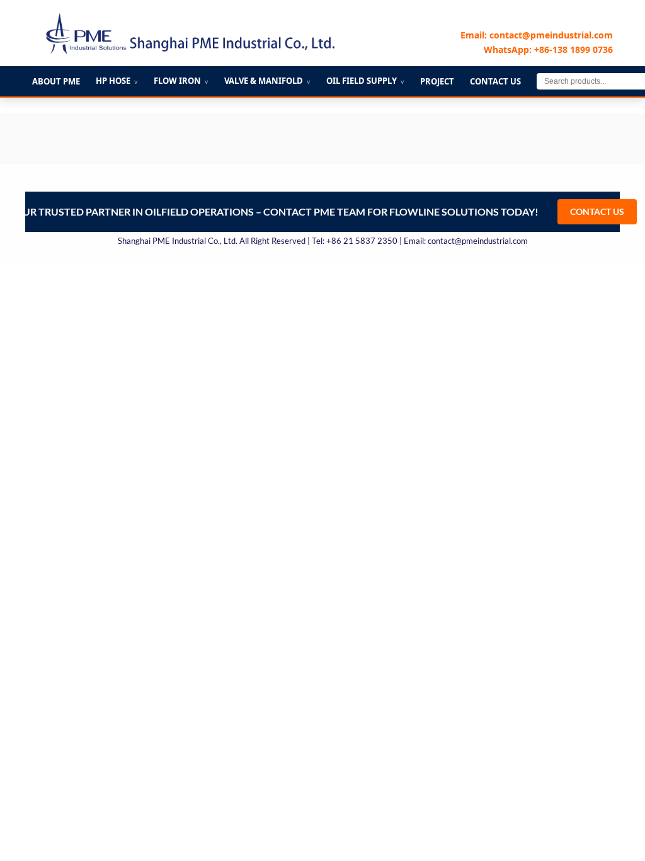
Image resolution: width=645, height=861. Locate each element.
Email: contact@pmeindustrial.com (536, 35)
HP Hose (117, 80)
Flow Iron (181, 80)
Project (437, 81)
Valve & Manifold (267, 80)
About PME (56, 81)
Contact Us (495, 81)
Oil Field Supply (365, 80)
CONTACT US (597, 211)
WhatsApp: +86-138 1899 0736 (548, 49)
